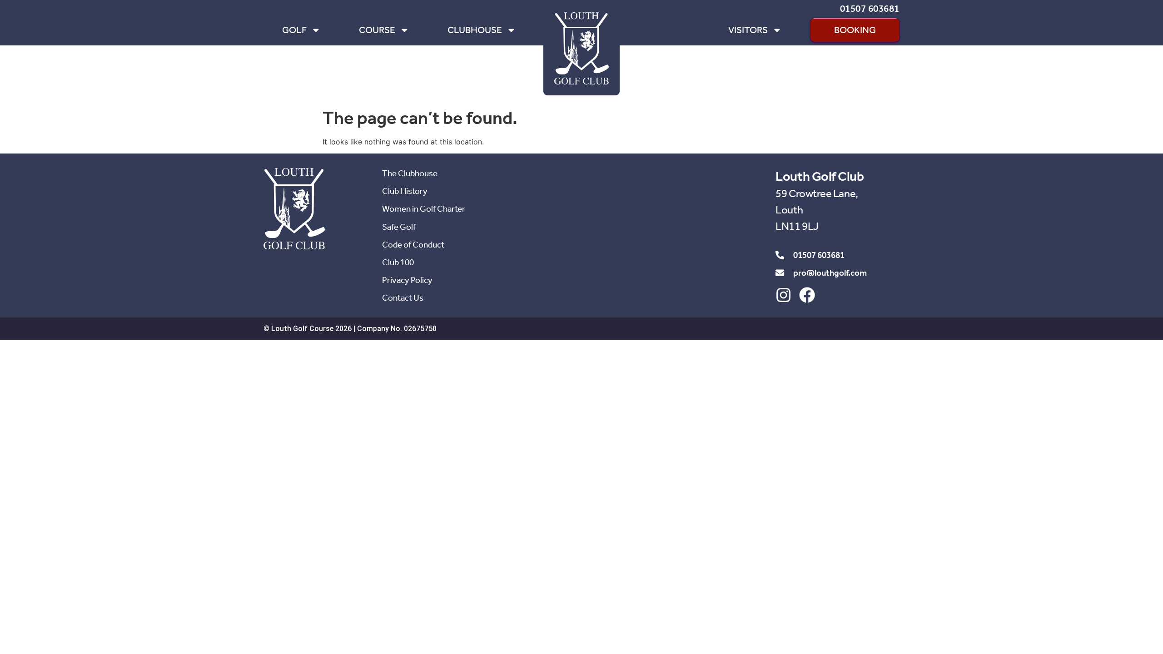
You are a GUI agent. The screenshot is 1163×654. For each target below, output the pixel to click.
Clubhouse (474, 30)
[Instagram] (783, 295)
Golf (294, 30)
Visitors (748, 30)
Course (377, 30)
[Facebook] (807, 295)
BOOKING (855, 30)
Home (621, 30)
